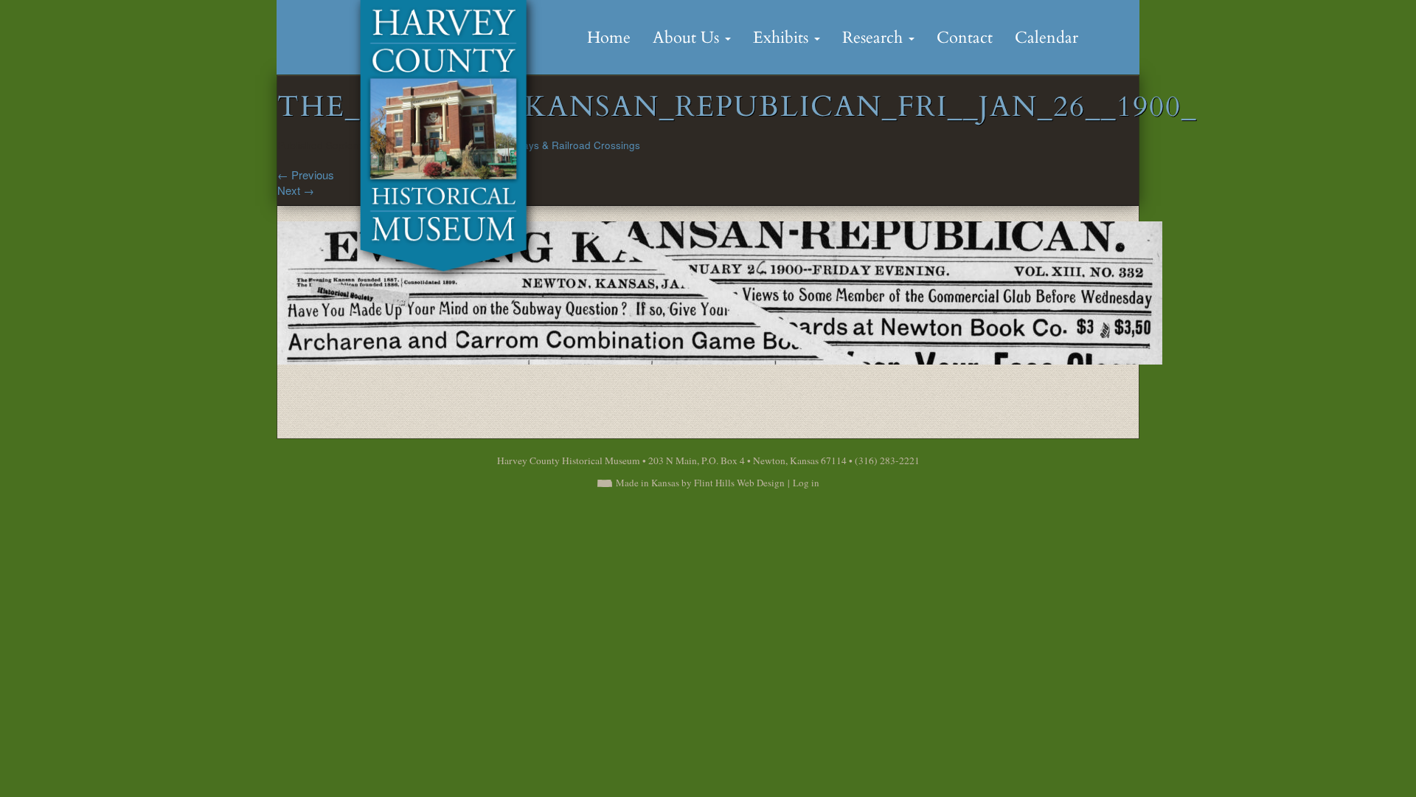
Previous (305, 174)
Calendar (1046, 38)
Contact (965, 38)
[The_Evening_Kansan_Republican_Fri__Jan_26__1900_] (719, 291)
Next (295, 190)
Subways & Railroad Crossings (568, 145)
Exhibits (783, 38)
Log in (806, 482)
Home (609, 38)
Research (874, 38)
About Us (688, 38)
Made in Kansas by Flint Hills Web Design (700, 482)
